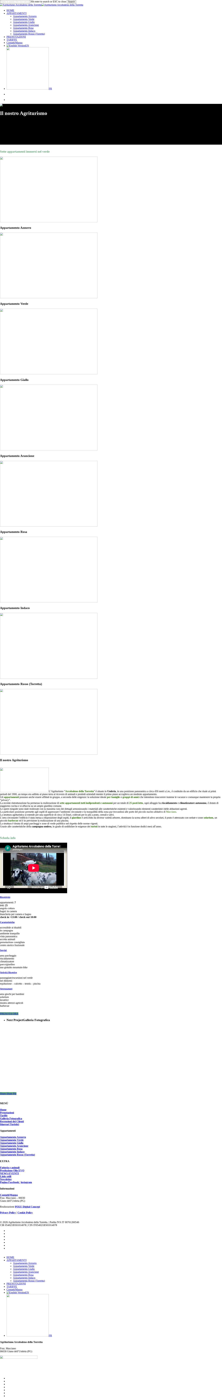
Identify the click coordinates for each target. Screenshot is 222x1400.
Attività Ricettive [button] (8, 972)
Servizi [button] (3, 950)
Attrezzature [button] (6, 989)
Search (71, 1)
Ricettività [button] (5, 897)
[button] (9, 1013)
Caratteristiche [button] (7, 922)
